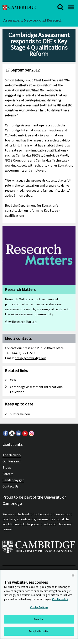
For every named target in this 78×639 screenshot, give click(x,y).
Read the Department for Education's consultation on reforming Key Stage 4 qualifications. (32, 210)
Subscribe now (20, 414)
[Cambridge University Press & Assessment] (39, 548)
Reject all (39, 619)
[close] (60, 7)
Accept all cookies (39, 631)
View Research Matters (21, 322)
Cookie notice (60, 599)
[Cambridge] (19, 7)
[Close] (73, 575)
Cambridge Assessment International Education (37, 389)
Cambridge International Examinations (33, 130)
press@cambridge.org (30, 358)
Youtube (25, 433)
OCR (13, 380)
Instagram (31, 433)
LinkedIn (18, 433)
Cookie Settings (39, 607)
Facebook (5, 433)
